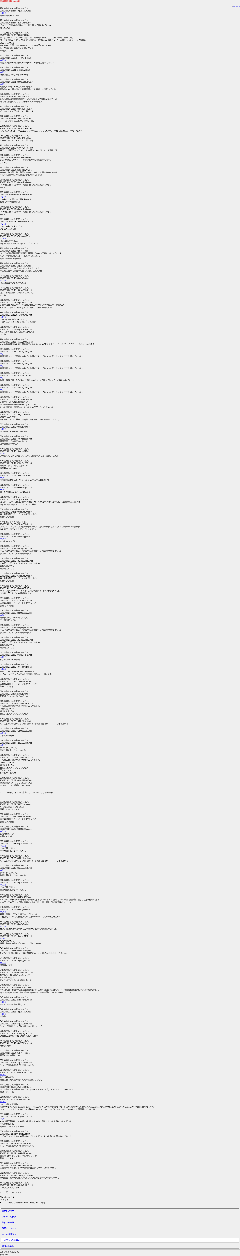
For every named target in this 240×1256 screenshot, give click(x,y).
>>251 (3, 84)
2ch (234, 6)
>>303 (3, 539)
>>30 (2, 1119)
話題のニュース (9, 1228)
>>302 (3, 615)
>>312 (3, 745)
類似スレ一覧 (8, 1222)
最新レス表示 (8, 1211)
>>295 (3, 490)
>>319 (3, 831)
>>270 (3, 197)
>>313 (3, 733)
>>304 (3, 938)
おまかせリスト (9, 1234)
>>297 (3, 478)
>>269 (3, 238)
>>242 (3, 224)
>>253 (3, 60)
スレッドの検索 (9, 1217)
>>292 (3, 429)
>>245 (3, 354)
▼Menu (237, 6)
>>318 (3, 926)
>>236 (3, 378)
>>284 (3, 453)
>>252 (3, 13)
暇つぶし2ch (8, 1246)
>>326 (3, 963)
